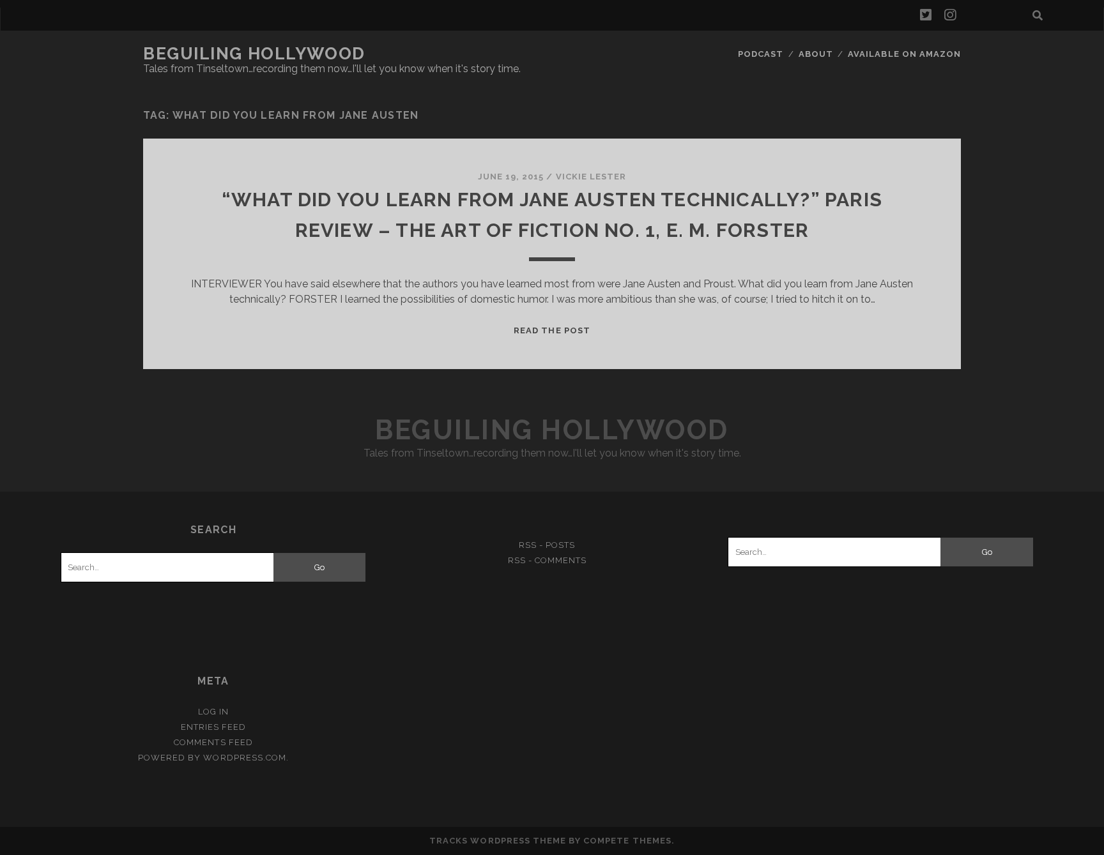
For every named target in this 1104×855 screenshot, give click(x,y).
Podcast (760, 54)
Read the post (552, 330)
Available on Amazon (904, 54)
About (816, 54)
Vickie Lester (591, 176)
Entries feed (214, 727)
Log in (213, 711)
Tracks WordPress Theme (497, 840)
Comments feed (213, 742)
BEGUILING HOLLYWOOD (254, 53)
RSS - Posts (547, 545)
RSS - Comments (547, 560)
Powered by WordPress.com (212, 757)
